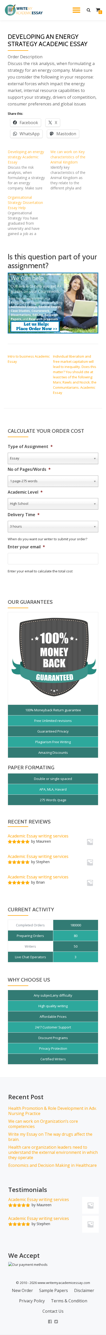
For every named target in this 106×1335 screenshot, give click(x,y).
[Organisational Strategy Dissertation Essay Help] (29, 215)
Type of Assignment (30, 446)
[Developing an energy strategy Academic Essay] (29, 170)
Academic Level (25, 492)
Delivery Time (24, 514)
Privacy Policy (32, 1301)
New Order (22, 1290)
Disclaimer (84, 1290)
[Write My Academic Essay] (25, 10)
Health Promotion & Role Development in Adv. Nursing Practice (52, 1110)
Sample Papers (53, 1290)
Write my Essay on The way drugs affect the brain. (50, 1136)
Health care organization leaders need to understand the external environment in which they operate (53, 1152)
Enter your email (26, 547)
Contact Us (53, 1311)
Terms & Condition (69, 1301)
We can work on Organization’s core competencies (43, 1123)
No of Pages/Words (29, 469)
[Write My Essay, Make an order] (53, 302)
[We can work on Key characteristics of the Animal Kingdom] (71, 170)
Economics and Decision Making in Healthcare (52, 1165)
